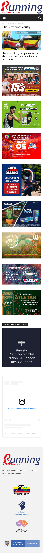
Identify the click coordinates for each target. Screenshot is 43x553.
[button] (4, 17)
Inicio (4, 23)
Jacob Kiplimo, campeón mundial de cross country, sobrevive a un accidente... (20, 56)
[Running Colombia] (21, 7)
